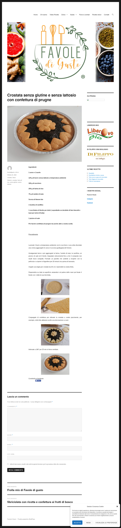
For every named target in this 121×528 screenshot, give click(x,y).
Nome (10, 435)
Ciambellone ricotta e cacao (96, 175)
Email (10, 444)
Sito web (10, 454)
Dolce (63, 15)
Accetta (77, 523)
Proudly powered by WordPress (26, 519)
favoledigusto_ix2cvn (13, 172)
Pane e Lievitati (84, 15)
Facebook (90, 203)
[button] (117, 506)
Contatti (106, 15)
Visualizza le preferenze (106, 523)
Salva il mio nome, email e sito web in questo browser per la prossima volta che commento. (38, 464)
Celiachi (9, 180)
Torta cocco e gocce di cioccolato (98, 177)
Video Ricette (54, 15)
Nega (88, 523)
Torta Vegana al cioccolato (96, 179)
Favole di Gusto (11, 519)
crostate (9, 177)
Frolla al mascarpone (94, 181)
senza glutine (13, 182)
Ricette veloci (96, 15)
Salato (72, 15)
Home (36, 15)
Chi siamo (43, 15)
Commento (12, 406)
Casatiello (91, 173)
